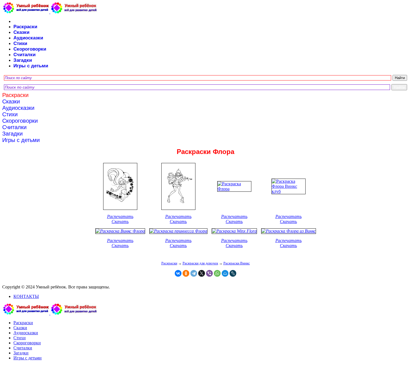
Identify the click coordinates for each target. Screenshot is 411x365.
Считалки (24, 54)
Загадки (22, 60)
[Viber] (209, 273)
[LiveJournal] (233, 273)
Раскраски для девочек (200, 263)
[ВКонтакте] (178, 273)
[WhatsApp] (217, 273)
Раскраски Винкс (236, 263)
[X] (201, 273)
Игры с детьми (30, 65)
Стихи (20, 43)
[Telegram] (193, 273)
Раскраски (25, 26)
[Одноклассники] (186, 273)
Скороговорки (29, 49)
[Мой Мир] (225, 273)
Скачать (120, 221)
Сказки (21, 32)
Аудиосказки (28, 38)
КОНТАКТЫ (26, 296)
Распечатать (120, 216)
